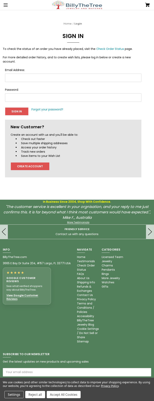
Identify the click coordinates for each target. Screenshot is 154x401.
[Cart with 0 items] (147, 5)
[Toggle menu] (5, 5)
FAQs (80, 274)
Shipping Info (86, 282)
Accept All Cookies (63, 394)
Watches (108, 282)
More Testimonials (78, 222)
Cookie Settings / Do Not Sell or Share (88, 333)
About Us (83, 278)
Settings (14, 394)
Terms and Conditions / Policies (85, 307)
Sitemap (83, 341)
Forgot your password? (47, 109)
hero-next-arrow (150, 232)
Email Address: (15, 70)
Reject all (35, 394)
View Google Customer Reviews (22, 297)
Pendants (108, 270)
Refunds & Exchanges (84, 289)
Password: (12, 90)
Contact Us (85, 295)
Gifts (105, 287)
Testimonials (86, 261)
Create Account (30, 166)
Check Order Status (110, 49)
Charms (107, 265)
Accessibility (85, 316)
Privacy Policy (86, 299)
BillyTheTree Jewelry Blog (85, 322)
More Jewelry (111, 278)
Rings (105, 274)
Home (81, 257)
